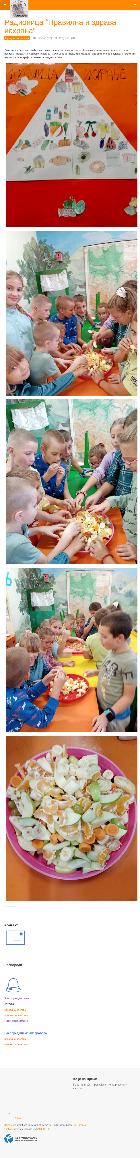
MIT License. (80, 1124)
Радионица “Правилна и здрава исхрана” (60, 26)
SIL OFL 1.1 (45, 1128)
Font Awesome (11, 1128)
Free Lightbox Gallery (11, 907)
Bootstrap (9, 1124)
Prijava (17, 1118)
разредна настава (15, 1009)
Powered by (21, 1138)
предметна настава (16, 1015)
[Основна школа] (19, 5)
